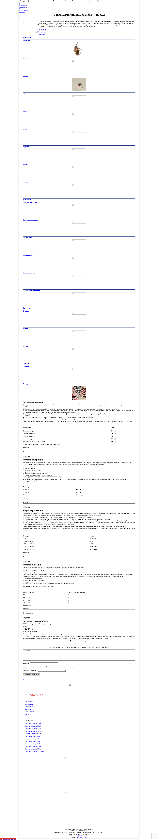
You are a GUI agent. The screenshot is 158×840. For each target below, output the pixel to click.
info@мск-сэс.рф (81, 837)
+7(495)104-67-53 (82, 836)
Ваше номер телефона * (30, 670)
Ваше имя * (26, 663)
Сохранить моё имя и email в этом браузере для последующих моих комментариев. (50, 667)
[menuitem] (23, 4)
